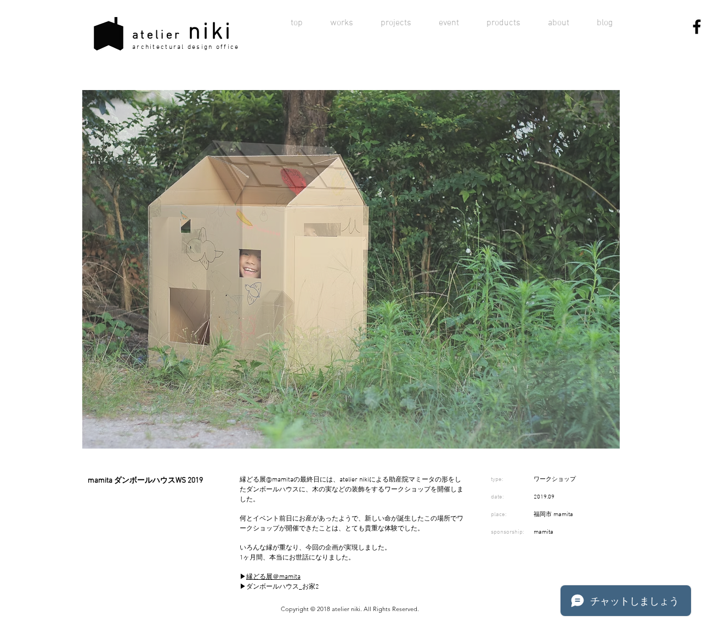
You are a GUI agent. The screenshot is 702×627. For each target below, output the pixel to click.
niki (210, 33)
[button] (351, 269)
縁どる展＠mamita (273, 577)
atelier (157, 35)
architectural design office (186, 47)
